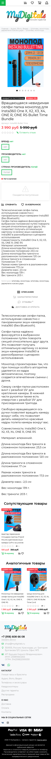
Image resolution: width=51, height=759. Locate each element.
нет (5, 147)
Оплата (5, 708)
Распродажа (7, 694)
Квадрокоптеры (9, 686)
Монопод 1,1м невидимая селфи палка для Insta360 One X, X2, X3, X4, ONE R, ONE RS (12, 598)
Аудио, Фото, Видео (11, 678)
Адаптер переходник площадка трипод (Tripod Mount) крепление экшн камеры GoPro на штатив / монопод (12, 538)
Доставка (6, 704)
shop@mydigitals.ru (15, 643)
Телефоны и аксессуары (14, 682)
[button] (17, 90)
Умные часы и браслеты (14, 674)
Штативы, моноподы (21, 281)
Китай (7, 172)
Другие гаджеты (10, 690)
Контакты (6, 712)
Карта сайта (42, 740)
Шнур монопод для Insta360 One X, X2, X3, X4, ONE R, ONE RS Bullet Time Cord (38, 598)
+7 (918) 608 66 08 (13, 636)
